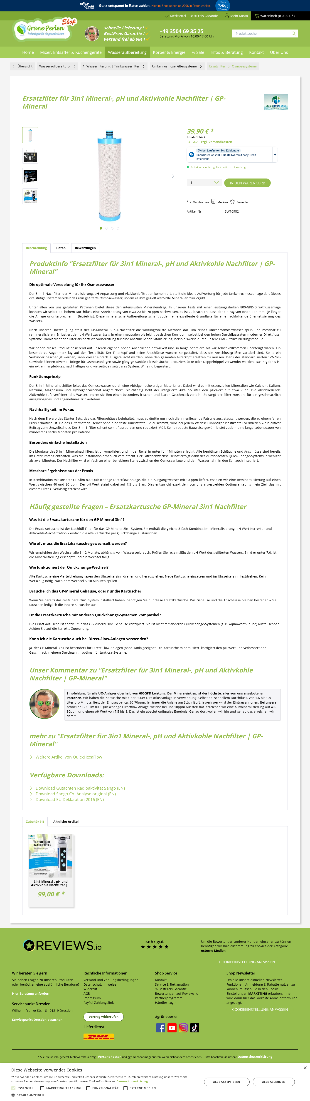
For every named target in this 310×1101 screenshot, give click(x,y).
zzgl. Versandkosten (216, 142)
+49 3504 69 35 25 (181, 31)
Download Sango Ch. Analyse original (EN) (75, 793)
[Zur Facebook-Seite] (160, 1027)
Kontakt (161, 980)
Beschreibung (36, 248)
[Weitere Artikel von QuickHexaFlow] (276, 102)
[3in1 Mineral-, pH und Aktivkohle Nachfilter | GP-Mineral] (51, 856)
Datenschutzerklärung (255, 1056)
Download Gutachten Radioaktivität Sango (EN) (79, 788)
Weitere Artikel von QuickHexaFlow (68, 757)
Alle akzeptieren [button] (226, 1082)
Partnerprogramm (168, 998)
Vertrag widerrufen (103, 1016)
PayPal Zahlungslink (99, 1002)
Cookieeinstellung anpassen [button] (247, 962)
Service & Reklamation (172, 984)
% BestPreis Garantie (171, 989)
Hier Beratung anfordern (31, 993)
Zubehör (34, 821)
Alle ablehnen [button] (273, 1082)
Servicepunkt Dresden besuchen (37, 1019)
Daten (61, 248)
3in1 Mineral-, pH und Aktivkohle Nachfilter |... (50, 883)
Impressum (92, 998)
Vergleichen (200, 202)
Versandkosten (109, 1056)
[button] (173, 176)
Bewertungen (85, 248)
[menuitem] (28, 52)
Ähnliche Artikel (66, 821)
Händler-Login (166, 1002)
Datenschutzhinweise (100, 984)
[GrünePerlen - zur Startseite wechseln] (45, 32)
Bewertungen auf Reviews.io (176, 993)
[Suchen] (294, 33)
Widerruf (90, 989)
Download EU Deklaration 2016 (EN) (69, 799)
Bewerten (242, 202)
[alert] (155, 1082)
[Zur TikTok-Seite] (194, 1027)
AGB (87, 993)
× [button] (305, 1068)
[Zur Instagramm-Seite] (183, 1027)
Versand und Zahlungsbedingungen (111, 980)
